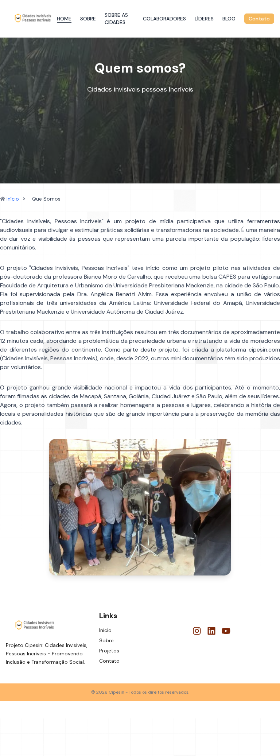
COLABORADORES (164, 18)
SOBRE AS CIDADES (116, 19)
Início (13, 198)
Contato (259, 18)
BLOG (229, 18)
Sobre (106, 640)
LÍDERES (204, 18)
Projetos (109, 650)
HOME (64, 18)
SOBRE (88, 18)
